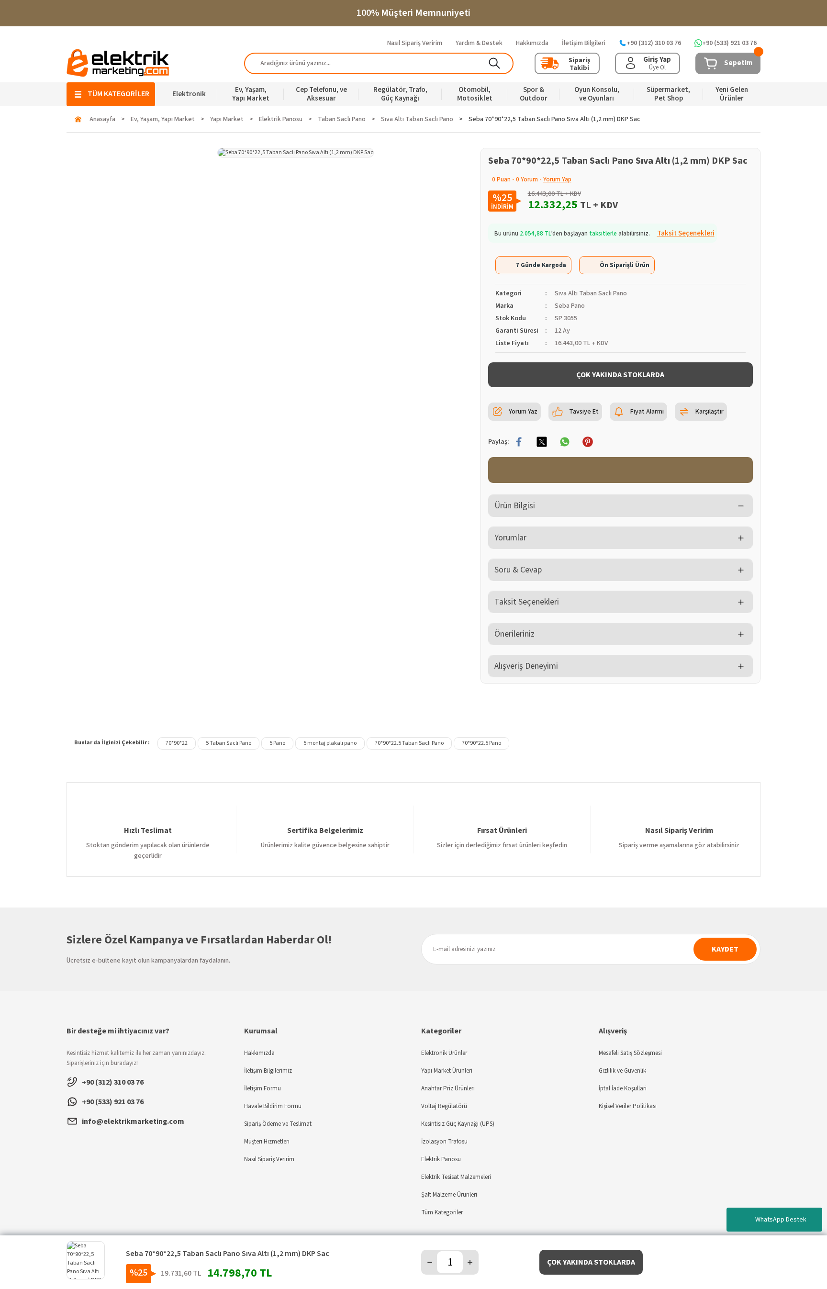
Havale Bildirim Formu (273, 1106)
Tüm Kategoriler (442, 1212)
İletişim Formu (262, 1088)
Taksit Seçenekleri (526, 602)
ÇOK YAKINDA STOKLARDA (620, 375)
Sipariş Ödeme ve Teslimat (278, 1124)
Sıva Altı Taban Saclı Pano (591, 293)
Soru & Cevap (518, 570)
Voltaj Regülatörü (444, 1106)
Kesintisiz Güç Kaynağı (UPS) (457, 1124)
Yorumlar (510, 538)
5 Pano (277, 743)
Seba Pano (570, 306)
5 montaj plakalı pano (330, 743)
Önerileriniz (514, 634)
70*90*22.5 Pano (481, 743)
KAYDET (725, 949)
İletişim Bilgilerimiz (268, 1070)
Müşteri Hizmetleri (267, 1141)
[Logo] (118, 63)
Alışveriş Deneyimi (526, 666)
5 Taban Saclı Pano (228, 743)
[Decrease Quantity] (430, 1262)
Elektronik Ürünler (444, 1053)
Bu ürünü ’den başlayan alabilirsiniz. (604, 233)
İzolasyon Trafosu (444, 1141)
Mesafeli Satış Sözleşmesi (630, 1053)
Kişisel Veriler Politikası (628, 1106)
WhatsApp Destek (780, 1219)
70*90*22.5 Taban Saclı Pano (409, 743)
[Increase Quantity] (470, 1262)
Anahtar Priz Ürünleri (448, 1088)
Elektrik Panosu (441, 1159)
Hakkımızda (259, 1053)
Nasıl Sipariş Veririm (269, 1159)
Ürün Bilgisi (514, 506)
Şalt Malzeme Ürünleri (449, 1194)
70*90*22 (177, 743)
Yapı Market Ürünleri (446, 1070)
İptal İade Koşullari (623, 1088)
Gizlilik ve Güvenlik (622, 1070)
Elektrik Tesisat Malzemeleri (456, 1177)
